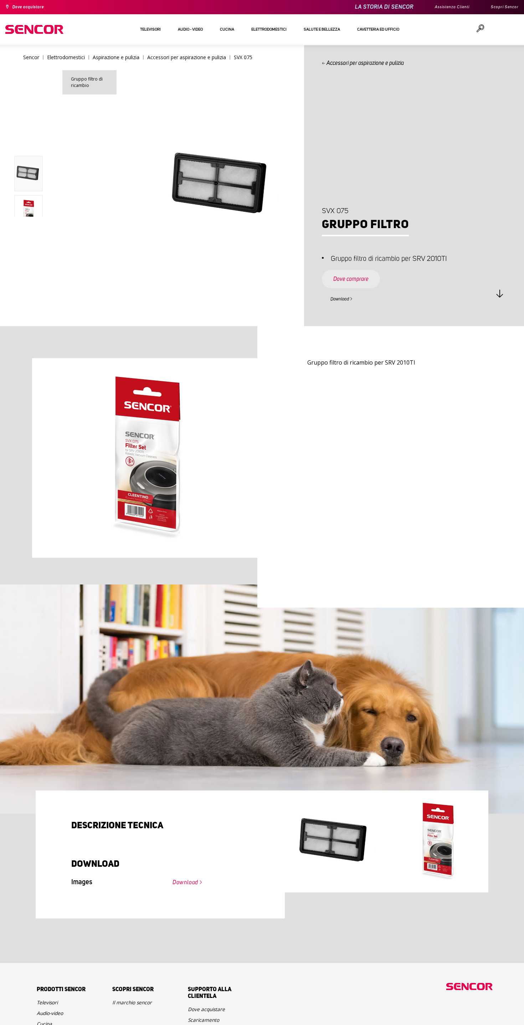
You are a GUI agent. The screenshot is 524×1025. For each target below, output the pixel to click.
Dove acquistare (33, 7)
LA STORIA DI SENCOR (372, 7)
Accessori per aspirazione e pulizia (366, 63)
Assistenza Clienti (443, 7)
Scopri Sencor (502, 7)
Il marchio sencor (136, 1005)
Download (344, 298)
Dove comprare (358, 272)
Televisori (50, 1005)
